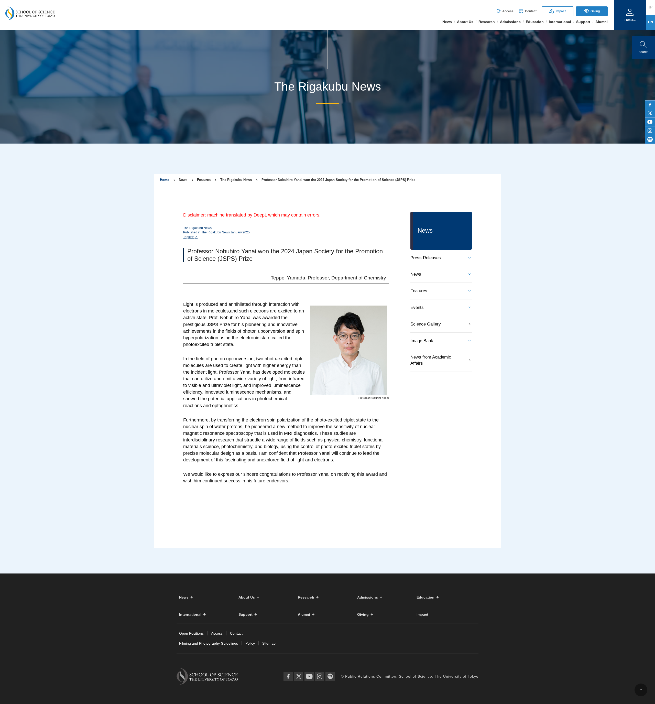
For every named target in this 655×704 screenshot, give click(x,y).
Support (245, 614)
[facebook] (650, 104)
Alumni (304, 614)
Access (505, 11)
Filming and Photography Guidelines (208, 643)
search (643, 46)
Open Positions (191, 633)
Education (425, 597)
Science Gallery (425, 324)
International (190, 614)
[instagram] (650, 130)
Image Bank (421, 340)
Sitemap (269, 643)
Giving (592, 11)
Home (164, 180)
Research (306, 597)
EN (650, 22)
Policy (250, 643)
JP (650, 7)
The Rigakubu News (197, 228)
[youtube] (650, 122)
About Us (246, 597)
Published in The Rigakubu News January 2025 (216, 232)
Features (418, 290)
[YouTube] (309, 676)
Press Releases (425, 257)
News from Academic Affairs (430, 360)
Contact (528, 11)
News (415, 274)
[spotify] (650, 139)
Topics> (188, 237)
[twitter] (650, 113)
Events (417, 307)
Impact (557, 11)
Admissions (367, 597)
